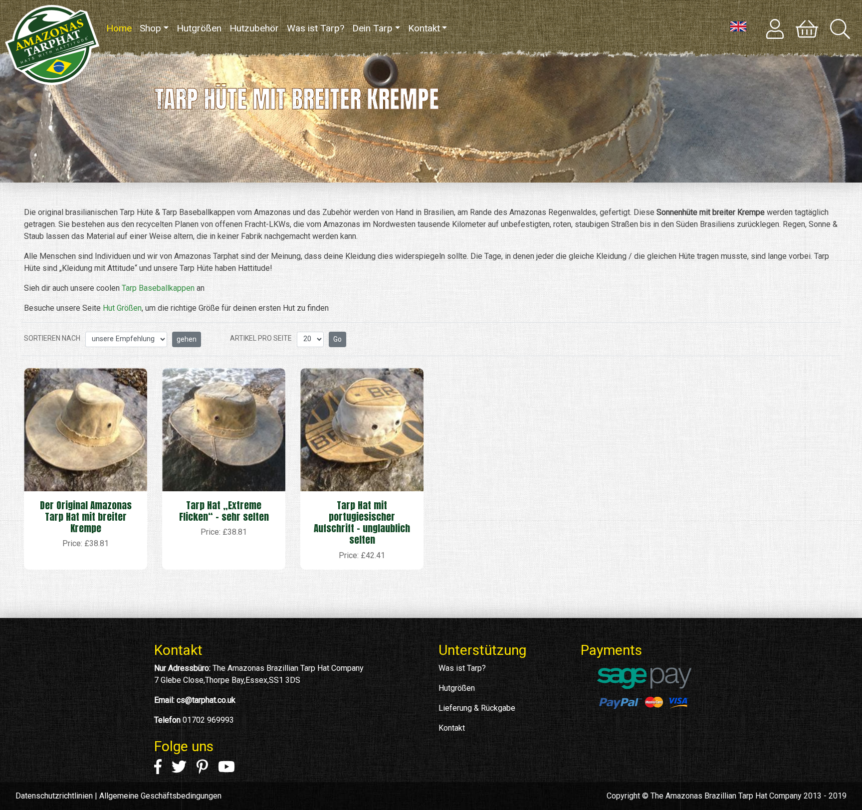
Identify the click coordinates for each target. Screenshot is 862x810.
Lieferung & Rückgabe (476, 708)
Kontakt (424, 28)
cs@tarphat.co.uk (206, 700)
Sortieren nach (52, 338)
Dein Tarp (372, 28)
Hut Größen (122, 308)
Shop (150, 28)
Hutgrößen (199, 28)
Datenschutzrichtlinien (54, 796)
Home (121, 28)
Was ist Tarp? (315, 28)
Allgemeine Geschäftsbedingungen (160, 796)
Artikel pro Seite (261, 338)
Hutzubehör (254, 28)
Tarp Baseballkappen (158, 288)
